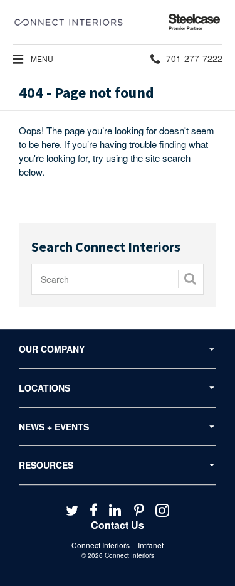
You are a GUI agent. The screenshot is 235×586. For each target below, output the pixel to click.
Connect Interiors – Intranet (117, 545)
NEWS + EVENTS (54, 426)
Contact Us (117, 525)
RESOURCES (46, 465)
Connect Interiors (129, 555)
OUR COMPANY (52, 349)
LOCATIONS (44, 387)
